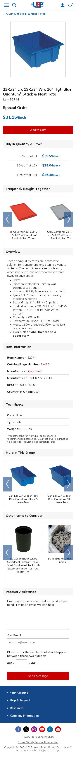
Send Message (38, 676)
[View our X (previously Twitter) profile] (26, 729)
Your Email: (14, 635)
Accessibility (47, 736)
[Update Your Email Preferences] (58, 729)
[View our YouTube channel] (42, 729)
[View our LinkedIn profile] (50, 729)
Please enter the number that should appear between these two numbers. (37, 654)
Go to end (7, 219)
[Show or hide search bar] (14, 5)
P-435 (45, 364)
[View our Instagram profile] (34, 729)
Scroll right (68, 219)
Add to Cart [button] (38, 130)
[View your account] (63, 5)
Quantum (35, 371)
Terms (35, 736)
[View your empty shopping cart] (70, 5)
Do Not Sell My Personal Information (38, 742)
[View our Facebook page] (18, 729)
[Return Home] (37, 5)
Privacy (26, 736)
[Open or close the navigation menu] (6, 5)
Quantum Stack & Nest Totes (26, 13)
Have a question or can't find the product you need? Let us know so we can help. (37, 603)
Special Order (15, 107)
